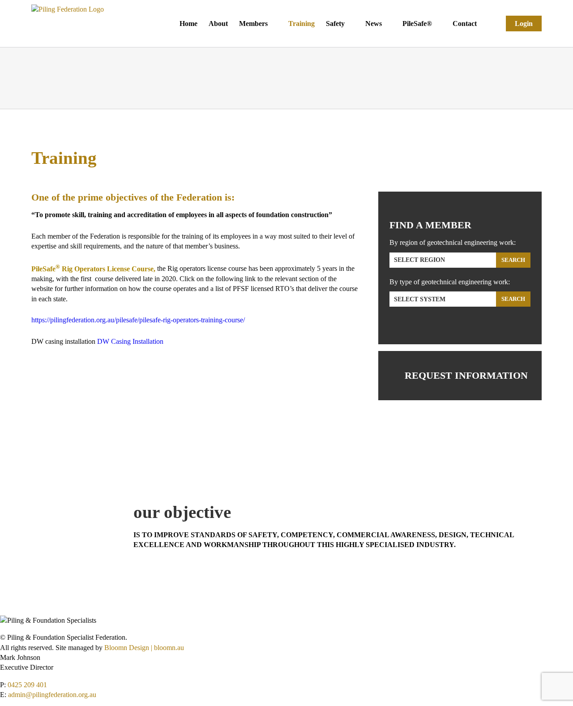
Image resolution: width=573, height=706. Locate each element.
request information (466, 375)
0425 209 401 (27, 685)
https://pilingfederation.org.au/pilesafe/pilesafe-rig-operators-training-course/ (138, 320)
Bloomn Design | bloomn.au (144, 647)
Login (524, 23)
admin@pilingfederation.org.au (52, 694)
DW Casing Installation (130, 341)
